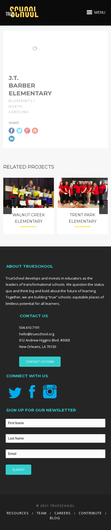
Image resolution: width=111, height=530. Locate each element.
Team (42, 513)
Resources (18, 513)
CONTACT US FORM (40, 362)
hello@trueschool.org (36, 334)
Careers (62, 513)
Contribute (90, 513)
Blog (55, 517)
